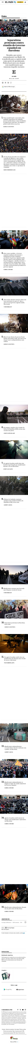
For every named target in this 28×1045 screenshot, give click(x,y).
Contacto (4, 1029)
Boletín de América (7, 955)
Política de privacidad (7, 1031)
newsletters (5, 951)
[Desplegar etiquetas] (25, 922)
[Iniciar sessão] (25, 2)
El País (14, 76)
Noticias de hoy (22, 1032)
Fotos (4, 16)
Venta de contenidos (10, 1029)
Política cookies (22, 1029)
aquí (24, 933)
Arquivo (4, 970)
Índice (17, 1032)
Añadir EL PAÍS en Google (9, 86)
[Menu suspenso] (3, 2)
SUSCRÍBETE (20, 2)
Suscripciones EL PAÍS (19, 1031)
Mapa (14, 1031)
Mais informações (5, 929)
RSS (14, 1032)
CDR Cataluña (16, 922)
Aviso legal (17, 1029)
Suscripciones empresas (8, 1032)
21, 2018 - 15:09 (14, 78)
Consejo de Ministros (6, 922)
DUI (21, 922)
